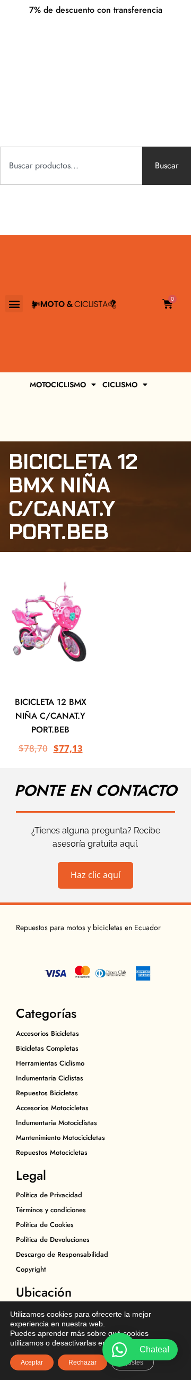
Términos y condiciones (51, 1210)
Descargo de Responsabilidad (62, 1254)
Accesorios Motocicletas (52, 1108)
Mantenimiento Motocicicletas (60, 1137)
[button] (14, 303)
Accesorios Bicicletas (47, 1033)
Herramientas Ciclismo (50, 1063)
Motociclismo (58, 384)
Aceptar (32, 1362)
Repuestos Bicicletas (47, 1093)
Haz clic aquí (95, 875)
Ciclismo (119, 384)
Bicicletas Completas (47, 1048)
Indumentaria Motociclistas (56, 1123)
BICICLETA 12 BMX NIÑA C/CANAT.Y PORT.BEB (50, 715)
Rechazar (82, 1362)
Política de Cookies (45, 1225)
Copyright (31, 1269)
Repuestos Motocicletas (52, 1152)
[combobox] (71, 166)
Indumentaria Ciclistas (49, 1078)
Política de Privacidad (49, 1195)
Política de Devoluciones (53, 1239)
